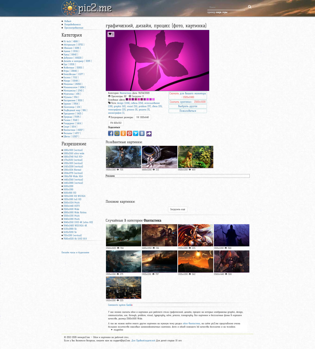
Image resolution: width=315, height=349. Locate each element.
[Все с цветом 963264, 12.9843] (136, 99)
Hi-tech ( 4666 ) (71, 41)
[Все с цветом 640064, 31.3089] (127, 99)
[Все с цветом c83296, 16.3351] (130, 99)
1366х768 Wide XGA (73, 176)
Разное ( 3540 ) (71, 120)
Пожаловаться (187, 110)
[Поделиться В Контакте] (142, 133)
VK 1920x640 (142, 117)
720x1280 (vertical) (72, 235)
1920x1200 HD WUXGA (74, 196)
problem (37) (145, 106)
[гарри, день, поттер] (159, 261)
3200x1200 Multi (71, 215)
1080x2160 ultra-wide (73, 153)
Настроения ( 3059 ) (73, 100)
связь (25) (157, 106)
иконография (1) (116, 113)
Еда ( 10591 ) (69, 64)
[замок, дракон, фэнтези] (195, 261)
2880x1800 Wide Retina (74, 212)
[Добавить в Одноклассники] (123, 133)
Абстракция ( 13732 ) (73, 44)
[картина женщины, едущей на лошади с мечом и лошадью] (195, 235)
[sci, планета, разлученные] (123, 288)
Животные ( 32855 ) (73, 67)
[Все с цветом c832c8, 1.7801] (150, 99)
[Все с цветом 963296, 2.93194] (144, 99)
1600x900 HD (69, 192)
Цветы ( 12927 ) (71, 136)
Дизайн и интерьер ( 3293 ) (77, 61)
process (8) (132, 109)
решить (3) (144, 109)
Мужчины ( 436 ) (72, 93)
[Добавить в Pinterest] (129, 133)
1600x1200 (68, 186)
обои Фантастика (191, 323)
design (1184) (123, 103)
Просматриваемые (73, 27)
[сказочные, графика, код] (195, 157)
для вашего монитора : (187, 95)
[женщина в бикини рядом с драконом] (123, 157)
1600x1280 (68, 189)
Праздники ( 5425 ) (73, 113)
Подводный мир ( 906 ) (75, 110)
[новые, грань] (123, 261)
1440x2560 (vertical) (73, 179)
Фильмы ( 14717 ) (72, 133)
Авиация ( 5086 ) (72, 48)
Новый (67, 21)
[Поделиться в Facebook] (110, 133)
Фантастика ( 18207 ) (73, 130)
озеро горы (221, 12)
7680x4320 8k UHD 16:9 (75, 238)
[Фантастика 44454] (159, 235)
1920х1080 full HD (72, 199)
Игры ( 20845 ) (70, 71)
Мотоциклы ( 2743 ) (73, 90)
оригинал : (188, 101)
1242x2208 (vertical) (73, 166)
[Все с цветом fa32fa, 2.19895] (147, 99)
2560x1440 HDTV (71, 206)
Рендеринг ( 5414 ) (72, 123)
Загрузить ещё (177, 209)
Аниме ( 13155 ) (71, 51)
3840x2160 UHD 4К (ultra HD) (78, 222)
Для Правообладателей (143, 340)
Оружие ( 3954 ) (71, 103)
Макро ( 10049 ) (71, 80)
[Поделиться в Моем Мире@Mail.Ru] (117, 133)
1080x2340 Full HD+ (73, 156)
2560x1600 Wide (71, 209)
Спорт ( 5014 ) (70, 126)
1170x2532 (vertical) (73, 160)
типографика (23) (117, 109)
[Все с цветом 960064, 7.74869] (141, 99)
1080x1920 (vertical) (73, 150)
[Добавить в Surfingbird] (135, 133)
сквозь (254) (137, 103)
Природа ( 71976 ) (72, 116)
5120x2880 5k (70, 228)
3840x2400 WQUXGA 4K (75, 225)
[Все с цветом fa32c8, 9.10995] (138, 99)
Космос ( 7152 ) (71, 77)
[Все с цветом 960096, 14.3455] (133, 99)
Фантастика (125, 93)
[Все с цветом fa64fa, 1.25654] (153, 99)
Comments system (120, 305)
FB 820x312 (115, 123)
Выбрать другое (187, 106)
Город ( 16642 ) (70, 54)
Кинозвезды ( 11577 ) (73, 74)
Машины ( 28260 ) (72, 84)
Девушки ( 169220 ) (73, 57)
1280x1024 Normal (72, 169)
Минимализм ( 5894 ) (74, 87)
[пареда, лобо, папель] (231, 235)
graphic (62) (120, 106)
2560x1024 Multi (71, 202)
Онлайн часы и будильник (75, 252)
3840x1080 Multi (71, 219)
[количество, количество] (159, 157)
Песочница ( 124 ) (72, 107)
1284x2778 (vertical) (73, 173)
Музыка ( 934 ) (71, 97)
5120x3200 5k (70, 232)
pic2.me (95, 4)
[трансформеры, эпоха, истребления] (123, 235)
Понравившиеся (72, 24)
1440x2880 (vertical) (73, 183)
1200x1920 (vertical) (73, 163)
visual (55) (132, 106)
